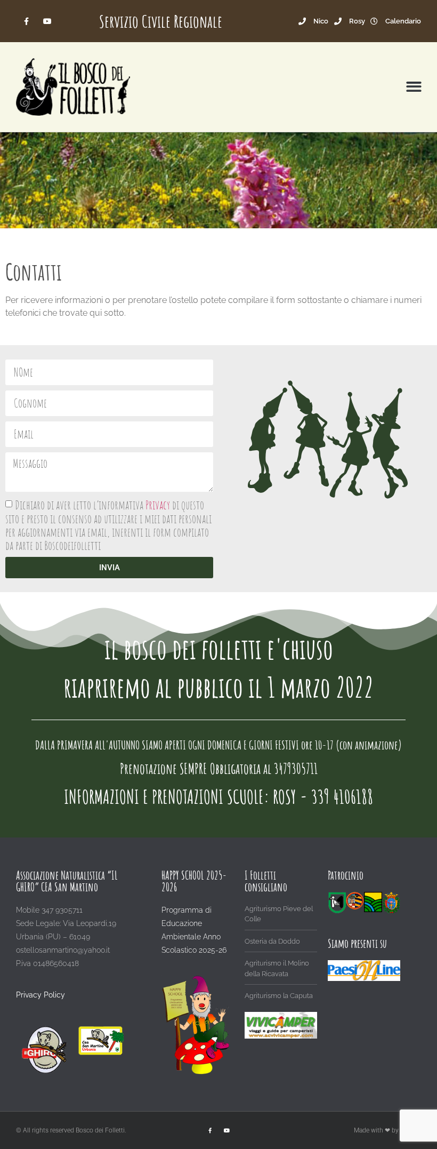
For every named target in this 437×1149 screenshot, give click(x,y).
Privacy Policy (40, 995)
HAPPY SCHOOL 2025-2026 (193, 881)
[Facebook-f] (26, 21)
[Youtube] (47, 21)
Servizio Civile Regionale (160, 21)
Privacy (158, 505)
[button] (414, 87)
